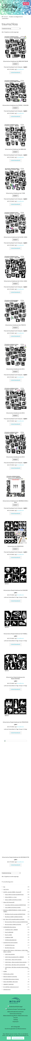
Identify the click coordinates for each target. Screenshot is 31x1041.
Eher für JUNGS (8, 935)
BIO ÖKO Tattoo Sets (10, 947)
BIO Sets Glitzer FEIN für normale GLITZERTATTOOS (16, 922)
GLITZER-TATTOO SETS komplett (10, 942)
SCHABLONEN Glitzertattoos (9, 927)
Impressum (15, 1021)
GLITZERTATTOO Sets (10, 945)
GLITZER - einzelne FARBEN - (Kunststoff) (12, 892)
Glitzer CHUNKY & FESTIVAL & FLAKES (13, 899)
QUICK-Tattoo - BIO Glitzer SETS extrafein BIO (15, 964)
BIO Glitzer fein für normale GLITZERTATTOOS (15, 914)
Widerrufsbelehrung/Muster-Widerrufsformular (15, 1015)
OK (8, 1038)
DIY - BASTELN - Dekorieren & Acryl (11, 987)
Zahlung (15, 1019)
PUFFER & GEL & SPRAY (8, 974)
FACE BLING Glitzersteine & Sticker (11, 979)
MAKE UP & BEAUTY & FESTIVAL (10, 976)
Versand (15, 1017)
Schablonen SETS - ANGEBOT (11, 929)
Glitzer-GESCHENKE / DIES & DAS (10, 981)
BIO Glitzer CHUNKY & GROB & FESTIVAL (14, 916)
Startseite (5, 16)
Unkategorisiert (6, 989)
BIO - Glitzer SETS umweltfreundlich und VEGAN (13, 919)
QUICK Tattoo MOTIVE (10, 954)
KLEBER (5, 971)
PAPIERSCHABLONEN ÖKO (10, 940)
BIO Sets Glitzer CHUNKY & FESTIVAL (13, 924)
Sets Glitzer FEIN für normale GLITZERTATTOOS (15, 905)
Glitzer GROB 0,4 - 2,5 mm (11, 897)
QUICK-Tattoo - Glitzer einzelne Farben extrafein (16, 962)
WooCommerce (22, 1028)
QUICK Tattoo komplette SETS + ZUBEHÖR (14, 957)
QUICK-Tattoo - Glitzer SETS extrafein (13, 959)
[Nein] (29, 1036)
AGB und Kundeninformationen (15, 1011)
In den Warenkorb (15, 72)
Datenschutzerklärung (15, 1013)
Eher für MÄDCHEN (9, 932)
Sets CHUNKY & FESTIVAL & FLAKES (13, 907)
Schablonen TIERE (9, 937)
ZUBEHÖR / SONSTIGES (8, 984)
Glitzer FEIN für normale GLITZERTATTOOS (14, 894)
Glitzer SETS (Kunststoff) (8, 902)
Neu (4, 886)
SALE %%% (6, 889)
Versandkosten (20, 69)
